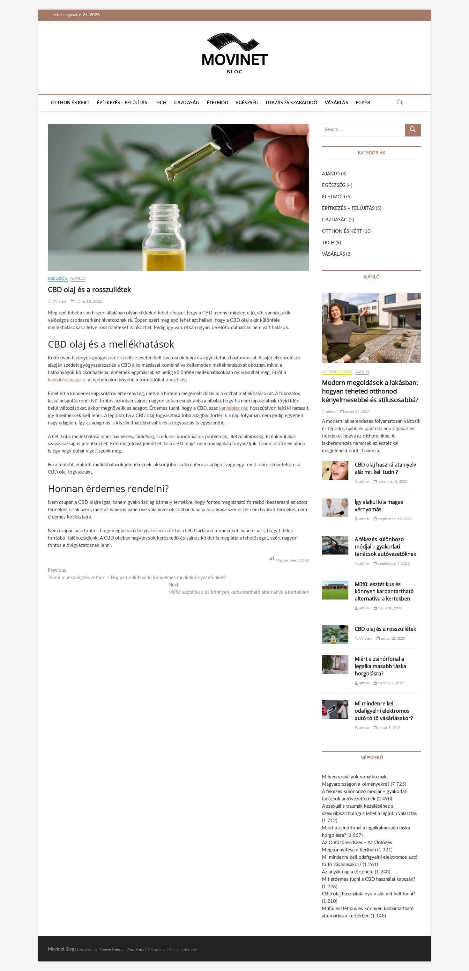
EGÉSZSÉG (247, 103)
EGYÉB (363, 103)
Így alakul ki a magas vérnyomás (379, 505)
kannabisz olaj (234, 408)
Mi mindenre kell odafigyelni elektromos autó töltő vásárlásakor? (384, 711)
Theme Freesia (111, 949)
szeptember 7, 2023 (393, 563)
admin (330, 411)
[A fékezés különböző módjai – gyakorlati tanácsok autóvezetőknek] (335, 545)
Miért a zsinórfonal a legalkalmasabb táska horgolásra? (380, 666)
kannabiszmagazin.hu (70, 380)
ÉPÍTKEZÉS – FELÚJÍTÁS (122, 103)
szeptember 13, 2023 (394, 519)
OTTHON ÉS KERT (70, 103)
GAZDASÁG (186, 103)
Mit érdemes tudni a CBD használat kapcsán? (368, 879)
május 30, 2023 (389, 608)
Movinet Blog (61, 949)
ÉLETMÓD (217, 103)
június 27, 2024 (356, 411)
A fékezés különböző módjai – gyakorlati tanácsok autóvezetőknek (385, 546)
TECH (161, 103)
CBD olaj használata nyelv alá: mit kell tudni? (385, 468)
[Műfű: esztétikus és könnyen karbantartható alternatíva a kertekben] (335, 590)
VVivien (58, 301)
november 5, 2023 (392, 481)
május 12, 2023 (88, 301)
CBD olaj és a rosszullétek (385, 628)
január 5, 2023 (388, 728)
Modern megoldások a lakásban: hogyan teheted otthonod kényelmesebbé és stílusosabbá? (370, 391)
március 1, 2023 (390, 683)
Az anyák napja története (348, 872)
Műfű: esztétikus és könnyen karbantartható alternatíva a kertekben (384, 591)
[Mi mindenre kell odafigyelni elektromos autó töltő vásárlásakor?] (335, 709)
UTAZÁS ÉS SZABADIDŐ (291, 103)
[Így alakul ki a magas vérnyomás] (335, 507)
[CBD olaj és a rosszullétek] (335, 634)
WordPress (135, 949)
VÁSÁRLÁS (336, 103)
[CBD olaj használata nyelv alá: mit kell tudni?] (335, 470)
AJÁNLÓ (78, 278)
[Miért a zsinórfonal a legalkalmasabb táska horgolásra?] (335, 664)
